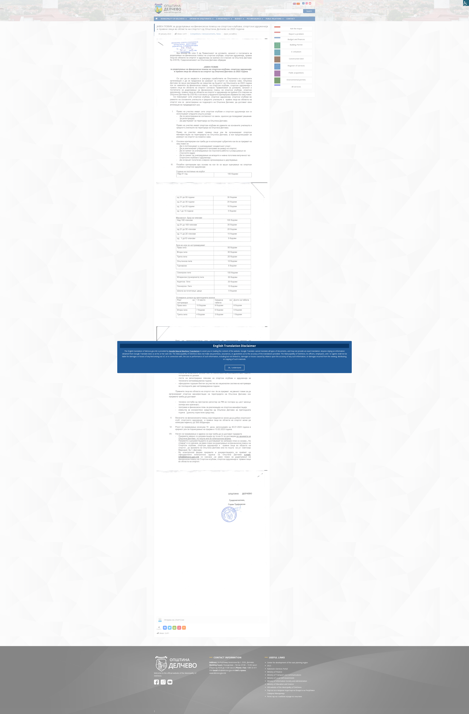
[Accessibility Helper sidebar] (466, 3)
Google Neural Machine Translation (184, 351)
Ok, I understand (234, 367)
